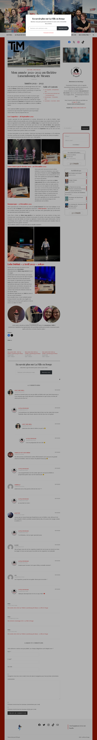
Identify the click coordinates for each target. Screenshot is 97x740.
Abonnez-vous (63, 28)
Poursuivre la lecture (48, 32)
